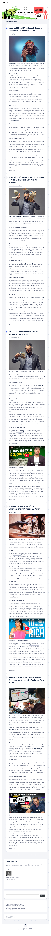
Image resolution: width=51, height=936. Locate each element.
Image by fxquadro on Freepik (15, 34)
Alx (32, 929)
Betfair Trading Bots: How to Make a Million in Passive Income (18, 909)
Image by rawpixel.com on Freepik (16, 686)
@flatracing (11, 882)
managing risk (15, 120)
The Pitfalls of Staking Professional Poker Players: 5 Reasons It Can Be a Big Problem (26, 180)
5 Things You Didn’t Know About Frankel (14, 904)
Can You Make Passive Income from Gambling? (15, 908)
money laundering (13, 143)
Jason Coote (8, 877)
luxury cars (11, 586)
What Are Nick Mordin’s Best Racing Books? (15, 905)
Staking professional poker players (17, 216)
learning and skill (20, 431)
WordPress (25, 929)
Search (7, 893)
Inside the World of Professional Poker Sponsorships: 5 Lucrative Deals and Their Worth (26, 680)
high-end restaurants (34, 644)
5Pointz (5, 2)
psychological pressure (31, 263)
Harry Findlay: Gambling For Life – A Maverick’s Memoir (17, 907)
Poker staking (12, 63)
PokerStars (11, 729)
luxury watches (17, 554)
